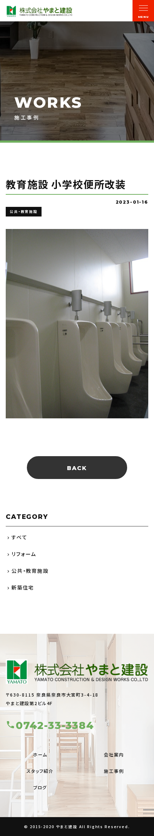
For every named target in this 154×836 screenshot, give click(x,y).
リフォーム (23, 554)
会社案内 (114, 754)
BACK (77, 468)
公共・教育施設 (30, 571)
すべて (19, 537)
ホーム (40, 754)
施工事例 (114, 771)
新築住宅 (22, 587)
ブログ (40, 787)
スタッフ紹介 (40, 771)
